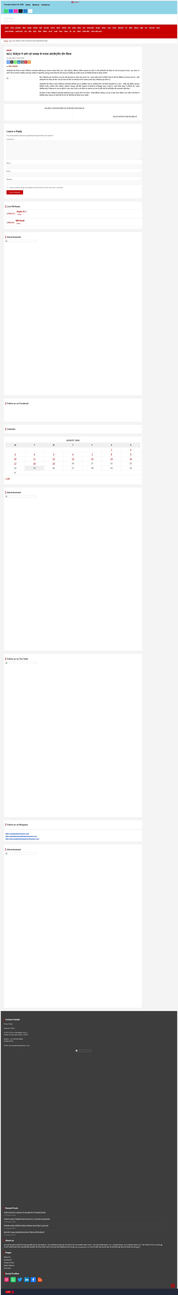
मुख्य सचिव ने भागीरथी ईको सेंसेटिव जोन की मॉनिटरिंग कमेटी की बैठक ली (64, 108)
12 (54, 459)
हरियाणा (58, 28)
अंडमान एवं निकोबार (9, 31)
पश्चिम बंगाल (120, 28)
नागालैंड (55, 31)
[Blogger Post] (22, 62)
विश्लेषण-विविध (86, 31)
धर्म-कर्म (50, 31)
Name (8, 163)
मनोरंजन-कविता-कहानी (96, 31)
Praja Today (20, 58)
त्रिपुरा (34, 31)
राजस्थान (53, 28)
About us (35, 5)
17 (15, 463)
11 (34, 459)
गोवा (126, 28)
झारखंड (74, 28)
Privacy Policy (9, 1262)
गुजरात (109, 28)
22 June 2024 (10, 58)
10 (15, 459)
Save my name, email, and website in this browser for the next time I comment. (36, 187)
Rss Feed (7, 1268)
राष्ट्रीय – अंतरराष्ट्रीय (15, 28)
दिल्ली (40, 28)
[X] (11, 62)
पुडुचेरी (141, 28)
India (19, 214)
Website (9, 179)
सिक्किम (45, 31)
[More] (29, 62)
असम (25, 31)
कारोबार (66, 31)
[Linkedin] (18, 62)
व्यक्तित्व (79, 31)
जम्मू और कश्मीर (90, 28)
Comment (10, 139)
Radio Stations (9, 1265)
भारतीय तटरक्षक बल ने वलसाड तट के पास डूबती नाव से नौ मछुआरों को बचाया (25, 1212)
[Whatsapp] (15, 62)
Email (8, 171)
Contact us (45, 5)
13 (73, 459)
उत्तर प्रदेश (46, 28)
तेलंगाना (158, 28)
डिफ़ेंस (24, 28)
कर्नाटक (114, 28)
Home (28, 5)
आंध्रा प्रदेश (152, 28)
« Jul (7, 478)
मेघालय (60, 31)
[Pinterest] (25, 62)
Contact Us (8, 1260)
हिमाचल (79, 28)
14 (92, 459)
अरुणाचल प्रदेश (19, 31)
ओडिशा (130, 28)
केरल (146, 28)
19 (54, 463)
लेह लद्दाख (98, 28)
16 (131, 459)
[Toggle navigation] (6, 35)
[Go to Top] (173, 1286)
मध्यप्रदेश (35, 28)
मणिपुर (30, 31)
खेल (70, 31)
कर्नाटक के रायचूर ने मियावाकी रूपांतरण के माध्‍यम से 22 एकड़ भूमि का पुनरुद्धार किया (27, 1219)
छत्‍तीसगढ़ (64, 28)
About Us (7, 1257)
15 (111, 459)
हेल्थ (74, 31)
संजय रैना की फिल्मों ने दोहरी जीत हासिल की (125, 116)
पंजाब (84, 28)
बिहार (69, 28)
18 (34, 463)
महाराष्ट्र (104, 28)
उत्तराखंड (29, 28)
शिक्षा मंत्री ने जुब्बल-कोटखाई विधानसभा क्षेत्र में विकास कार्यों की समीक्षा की (24, 1232)
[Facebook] (8, 62)
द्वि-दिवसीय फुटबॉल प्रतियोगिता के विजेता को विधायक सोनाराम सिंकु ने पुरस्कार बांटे (26, 1226)
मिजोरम (39, 31)
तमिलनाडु (136, 28)
